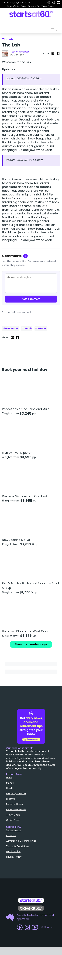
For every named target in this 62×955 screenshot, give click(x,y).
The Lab (27, 328)
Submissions (13, 830)
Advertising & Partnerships (21, 840)
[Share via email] (53, 53)
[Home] (31, 14)
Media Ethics (13, 851)
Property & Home (16, 793)
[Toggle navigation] (52, 29)
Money (10, 783)
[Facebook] (49, 2)
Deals (23, 6)
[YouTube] (58, 2)
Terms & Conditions (17, 846)
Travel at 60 (34, 6)
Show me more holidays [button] (31, 644)
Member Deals (14, 804)
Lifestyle (10, 798)
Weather (40, 328)
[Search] (58, 29)
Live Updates (10, 328)
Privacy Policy (13, 856)
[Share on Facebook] (58, 53)
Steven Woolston (20, 51)
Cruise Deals (13, 820)
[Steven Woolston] (5, 53)
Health (10, 788)
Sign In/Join (13, 6)
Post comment (31, 299)
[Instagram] (54, 2)
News (9, 777)
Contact (11, 835)
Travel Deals (13, 814)
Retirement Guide (16, 809)
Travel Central (48, 6)
